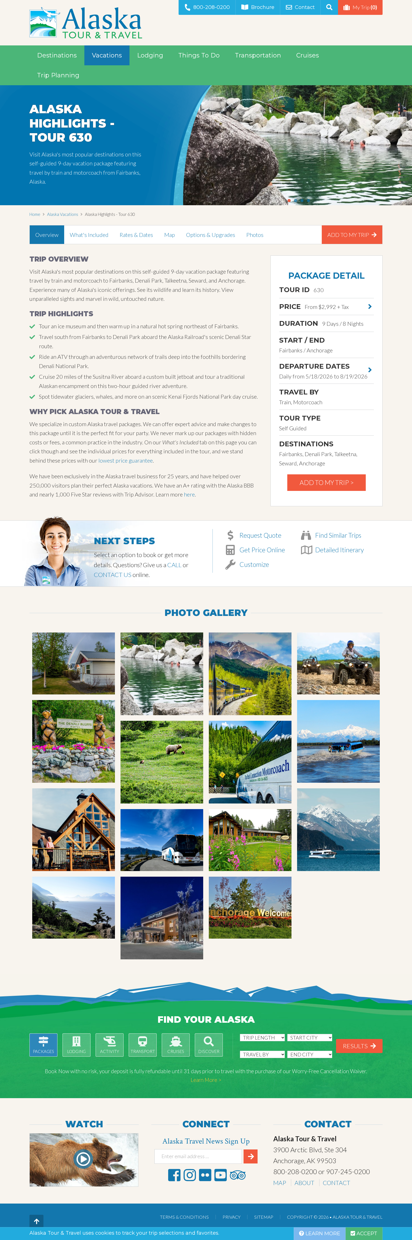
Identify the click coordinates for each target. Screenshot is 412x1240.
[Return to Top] (36, 1222)
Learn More (322, 1233)
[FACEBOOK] (174, 1175)
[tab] (47, 234)
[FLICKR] (205, 1175)
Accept (366, 1233)
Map (169, 234)
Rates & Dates (136, 234)
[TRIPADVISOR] (238, 1175)
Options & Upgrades (210, 234)
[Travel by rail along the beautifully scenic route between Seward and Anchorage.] (73, 908)
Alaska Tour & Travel (85, 23)
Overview (47, 234)
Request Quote (259, 535)
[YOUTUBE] (220, 1175)
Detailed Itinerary (339, 550)
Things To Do (199, 55)
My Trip (365, 7)
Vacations (107, 55)
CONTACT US (112, 574)
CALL (174, 565)
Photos (254, 234)
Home (34, 214)
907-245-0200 (348, 1171)
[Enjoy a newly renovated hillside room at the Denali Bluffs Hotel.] (73, 741)
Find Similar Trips (337, 535)
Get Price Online (261, 550)
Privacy (231, 1217)
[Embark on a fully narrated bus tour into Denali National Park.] (162, 762)
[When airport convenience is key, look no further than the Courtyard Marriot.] (162, 918)
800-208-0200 (211, 7)
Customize (253, 564)
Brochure (262, 7)
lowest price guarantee (125, 460)
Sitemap (263, 1217)
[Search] (329, 7)
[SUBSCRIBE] (251, 1156)
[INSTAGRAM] (190, 1175)
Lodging (150, 55)
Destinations (57, 55)
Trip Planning (58, 75)
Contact (305, 7)
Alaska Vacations (62, 214)
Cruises (307, 55)
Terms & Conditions (184, 1217)
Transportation (258, 55)
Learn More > (206, 1080)
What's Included (89, 234)
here (189, 494)
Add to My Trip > (327, 482)
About (304, 1182)
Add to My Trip (348, 234)
